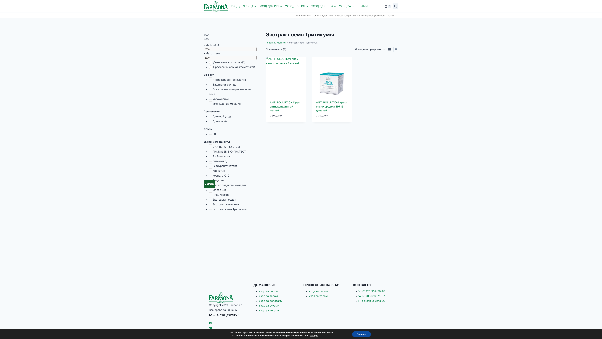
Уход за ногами (269, 310)
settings (314, 335)
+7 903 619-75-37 (373, 296)
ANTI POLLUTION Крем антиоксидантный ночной (285, 106)
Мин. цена (212, 44)
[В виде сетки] (389, 49)
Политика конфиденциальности (369, 15)
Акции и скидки (303, 15)
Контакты (392, 15)
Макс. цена (213, 53)
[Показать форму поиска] (395, 6)
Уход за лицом (268, 291)
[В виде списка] (395, 49)
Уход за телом (268, 296)
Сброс (209, 183)
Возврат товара (343, 15)
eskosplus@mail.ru (373, 300)
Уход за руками (269, 305)
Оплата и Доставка (323, 15)
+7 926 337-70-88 (373, 291)
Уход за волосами (353, 6)
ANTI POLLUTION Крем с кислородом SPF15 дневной (331, 106)
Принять (361, 334)
